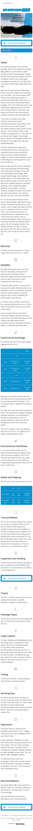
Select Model (11, 10)
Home (5, 10)
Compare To (18, 10)
